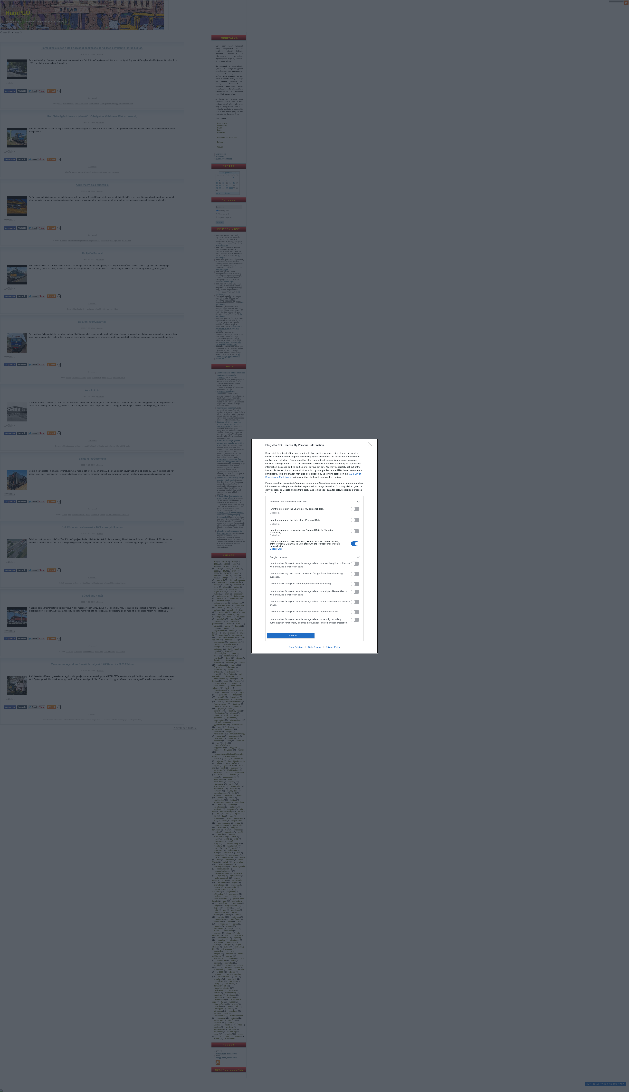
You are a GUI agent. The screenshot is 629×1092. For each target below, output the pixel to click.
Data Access (314, 647)
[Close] (371, 445)
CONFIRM (291, 635)
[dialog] (314, 546)
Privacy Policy (333, 647)
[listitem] (314, 501)
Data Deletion (296, 647)
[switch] (355, 509)
